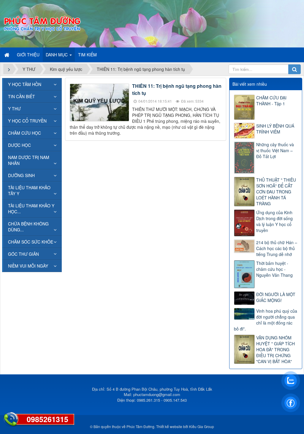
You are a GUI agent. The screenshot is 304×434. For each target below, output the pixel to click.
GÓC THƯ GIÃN (23, 254)
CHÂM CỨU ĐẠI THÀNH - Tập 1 (271, 100)
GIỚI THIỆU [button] (28, 55)
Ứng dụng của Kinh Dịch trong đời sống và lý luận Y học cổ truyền (274, 221)
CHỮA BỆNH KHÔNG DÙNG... (28, 227)
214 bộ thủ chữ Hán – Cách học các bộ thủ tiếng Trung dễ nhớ (276, 248)
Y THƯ (14, 109)
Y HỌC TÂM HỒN (24, 84)
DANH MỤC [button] (57, 55)
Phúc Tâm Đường (140, 426)
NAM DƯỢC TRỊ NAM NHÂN (28, 160)
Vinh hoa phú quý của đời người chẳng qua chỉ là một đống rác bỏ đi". (265, 320)
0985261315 (47, 419)
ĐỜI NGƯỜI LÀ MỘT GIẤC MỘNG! (275, 297)
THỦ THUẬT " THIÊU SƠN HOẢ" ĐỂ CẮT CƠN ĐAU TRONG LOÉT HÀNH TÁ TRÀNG (276, 191)
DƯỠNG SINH (21, 175)
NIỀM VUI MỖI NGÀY (28, 266)
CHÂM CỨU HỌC (24, 133)
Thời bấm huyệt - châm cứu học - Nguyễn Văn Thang (274, 269)
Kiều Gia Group (201, 426)
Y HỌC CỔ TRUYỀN (27, 121)
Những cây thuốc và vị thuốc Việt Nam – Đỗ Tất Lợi (275, 150)
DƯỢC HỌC (19, 145)
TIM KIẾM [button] (87, 55)
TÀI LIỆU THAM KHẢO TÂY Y (29, 190)
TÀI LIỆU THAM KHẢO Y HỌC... (31, 208)
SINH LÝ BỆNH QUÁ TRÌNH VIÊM (275, 129)
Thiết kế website (169, 426)
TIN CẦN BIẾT (21, 96)
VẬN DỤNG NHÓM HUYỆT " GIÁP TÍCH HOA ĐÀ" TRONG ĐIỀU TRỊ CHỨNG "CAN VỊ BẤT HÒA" (275, 349)
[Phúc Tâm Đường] (42, 23)
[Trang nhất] (7, 54)
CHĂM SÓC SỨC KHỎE (30, 242)
